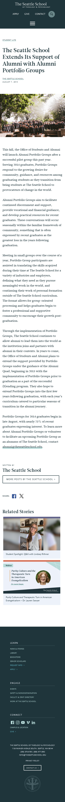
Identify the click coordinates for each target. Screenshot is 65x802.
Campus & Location (19, 728)
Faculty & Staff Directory (22, 697)
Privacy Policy (32, 761)
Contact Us (31, 768)
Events (13, 689)
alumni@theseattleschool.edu (22, 447)
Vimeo (28, 722)
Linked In (33, 722)
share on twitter (21, 496)
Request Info (16, 665)
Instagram (17, 722)
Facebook (12, 722)
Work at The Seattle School (23, 702)
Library (13, 653)
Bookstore (15, 657)
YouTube (23, 722)
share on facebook (14, 496)
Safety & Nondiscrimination (23, 693)
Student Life (9, 40)
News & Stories (17, 649)
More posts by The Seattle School (29, 479)
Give (26, 14)
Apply (16, 14)
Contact (40, 14)
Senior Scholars (18, 661)
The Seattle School (13, 79)
